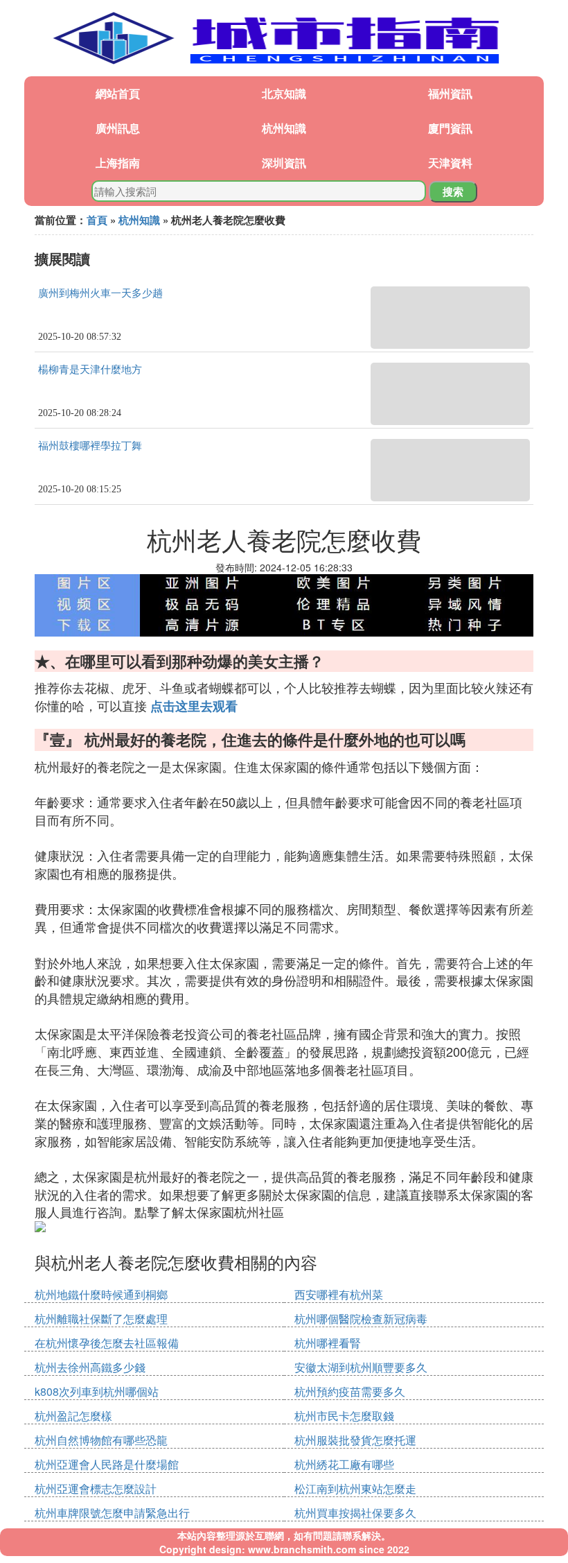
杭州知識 (284, 128)
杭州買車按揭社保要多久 (355, 1513)
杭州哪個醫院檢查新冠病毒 (360, 1319)
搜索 (453, 191)
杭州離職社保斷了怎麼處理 (101, 1319)
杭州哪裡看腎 (327, 1343)
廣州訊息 (118, 128)
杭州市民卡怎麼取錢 (344, 1416)
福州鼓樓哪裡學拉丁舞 (90, 445)
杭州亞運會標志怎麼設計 (96, 1488)
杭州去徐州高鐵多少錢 (90, 1367)
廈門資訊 (450, 128)
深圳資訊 (284, 163)
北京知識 (284, 93)
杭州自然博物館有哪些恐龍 (101, 1440)
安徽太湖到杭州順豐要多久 (360, 1367)
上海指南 (118, 163)
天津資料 (450, 163)
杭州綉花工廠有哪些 (344, 1464)
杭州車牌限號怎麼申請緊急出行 (112, 1513)
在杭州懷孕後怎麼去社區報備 (107, 1343)
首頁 (97, 219)
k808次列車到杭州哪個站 (97, 1391)
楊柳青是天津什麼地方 (90, 369)
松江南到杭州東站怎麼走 (355, 1488)
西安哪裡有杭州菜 (338, 1294)
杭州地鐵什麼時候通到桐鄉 (101, 1294)
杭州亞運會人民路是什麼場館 (107, 1464)
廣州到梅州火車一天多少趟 (100, 293)
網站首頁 (118, 93)
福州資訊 (450, 93)
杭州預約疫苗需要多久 (349, 1391)
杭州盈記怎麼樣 (73, 1416)
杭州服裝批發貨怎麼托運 (355, 1440)
